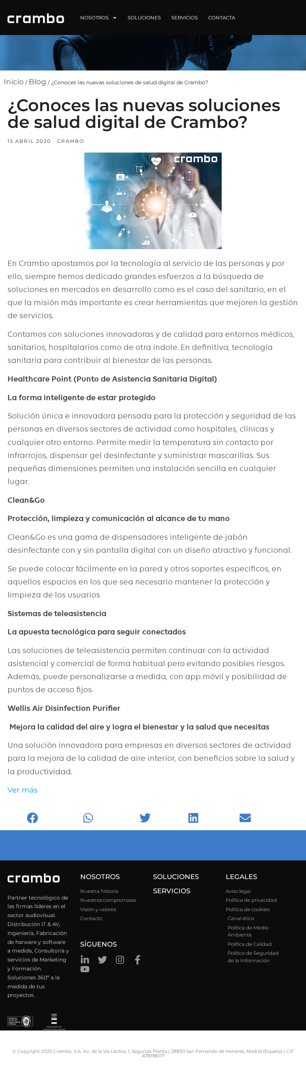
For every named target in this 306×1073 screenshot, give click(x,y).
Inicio (14, 81)
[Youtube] (85, 969)
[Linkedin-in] (85, 959)
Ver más (22, 789)
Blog (37, 81)
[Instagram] (120, 959)
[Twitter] (102, 959)
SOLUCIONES (176, 877)
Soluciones (144, 18)
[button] (53, 818)
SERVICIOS (171, 891)
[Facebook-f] (137, 959)
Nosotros (94, 18)
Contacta (221, 18)
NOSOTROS (100, 877)
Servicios (184, 18)
